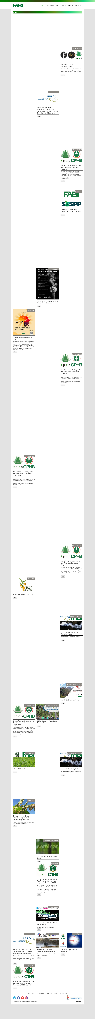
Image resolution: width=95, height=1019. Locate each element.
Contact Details (40, 993)
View (63, 75)
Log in (81, 1)
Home (14, 1)
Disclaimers (49, 993)
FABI (42, 5)
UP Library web (63, 993)
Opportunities (78, 5)
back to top (78, 1001)
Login (55, 993)
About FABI (31, 993)
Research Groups (49, 5)
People (57, 5)
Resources (63, 5)
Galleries (70, 5)
